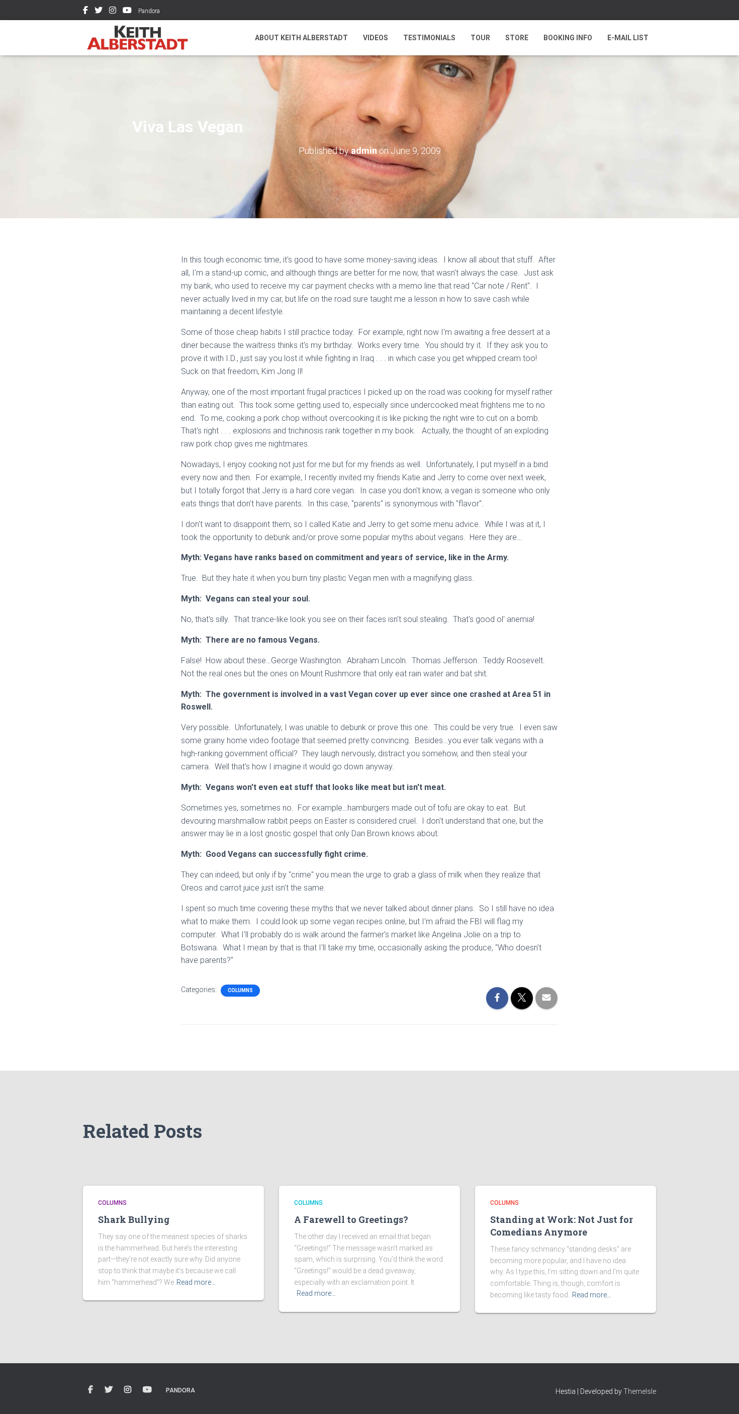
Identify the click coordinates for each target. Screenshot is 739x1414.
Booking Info (567, 38)
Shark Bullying (133, 1219)
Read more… (196, 1282)
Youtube (127, 11)
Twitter (99, 11)
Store (516, 38)
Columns (240, 990)
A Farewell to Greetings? (351, 1219)
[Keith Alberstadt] (137, 37)
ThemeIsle (639, 1391)
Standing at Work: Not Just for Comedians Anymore (561, 1225)
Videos (375, 38)
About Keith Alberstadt (301, 38)
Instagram (112, 11)
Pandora (149, 11)
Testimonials (429, 38)
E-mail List (628, 38)
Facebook (85, 11)
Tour (480, 38)
